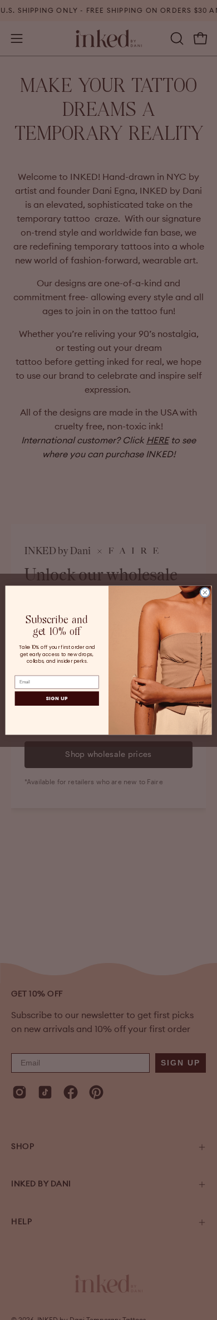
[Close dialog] (205, 592)
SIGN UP (57, 698)
